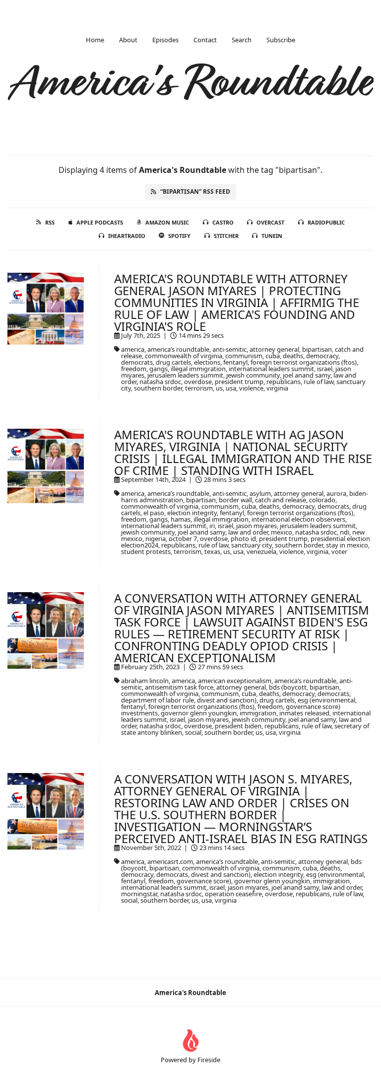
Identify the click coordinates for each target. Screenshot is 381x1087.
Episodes (165, 39)
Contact (205, 39)
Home (95, 39)
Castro (223, 222)
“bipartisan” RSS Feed (195, 191)
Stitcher (226, 235)
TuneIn (271, 235)
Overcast (270, 222)
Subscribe (280, 39)
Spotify (179, 235)
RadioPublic (326, 222)
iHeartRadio (126, 235)
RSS (50, 222)
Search (242, 39)
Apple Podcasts (99, 222)
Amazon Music (167, 222)
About (128, 39)
